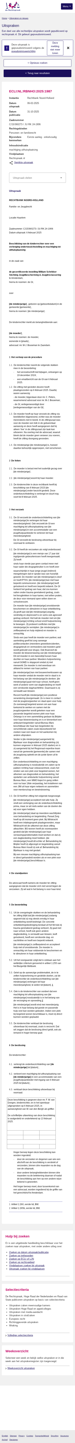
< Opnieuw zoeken (37, 62)
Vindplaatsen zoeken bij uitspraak (27, 1265)
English (5, 1436)
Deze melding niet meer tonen (55, 47)
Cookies (29, 1436)
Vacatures (64, 1436)
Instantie (14, 98)
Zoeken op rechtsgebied (21, 1262)
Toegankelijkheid (42, 1436)
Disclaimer (13, 1440)
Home (4, 18)
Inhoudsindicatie (18, 145)
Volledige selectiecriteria (20, 1335)
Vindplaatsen (16, 154)
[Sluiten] (68, 48)
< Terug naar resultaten (37, 73)
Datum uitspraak (14, 105)
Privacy (22, 1436)
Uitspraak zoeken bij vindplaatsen (27, 1268)
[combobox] (37, 178)
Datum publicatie (14, 113)
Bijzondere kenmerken (15, 139)
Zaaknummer (16, 120)
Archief (5, 1440)
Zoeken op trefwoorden (21, 1255)
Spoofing (54, 1436)
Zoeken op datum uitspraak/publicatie (29, 1252)
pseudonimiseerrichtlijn (23, 51)
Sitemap (13, 1436)
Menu (66, 6)
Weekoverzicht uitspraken (21, 1368)
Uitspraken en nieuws (18, 18)
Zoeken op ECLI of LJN (21, 1258)
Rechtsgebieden (18, 128)
